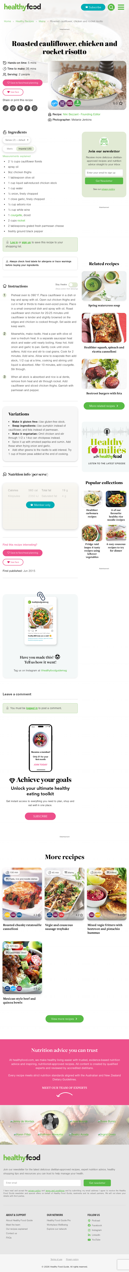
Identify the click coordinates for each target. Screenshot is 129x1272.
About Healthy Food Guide (19, 1220)
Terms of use (56, 1259)
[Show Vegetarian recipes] (97, 915)
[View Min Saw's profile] (50, 1121)
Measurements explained (17, 156)
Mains (42, 21)
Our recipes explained (17, 1229)
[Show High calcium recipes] (7, 915)
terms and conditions (55, 1190)
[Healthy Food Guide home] (21, 1158)
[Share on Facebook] (27, 108)
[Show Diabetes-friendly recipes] (13, 988)
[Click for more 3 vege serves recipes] (77, 103)
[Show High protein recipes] (19, 915)
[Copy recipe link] (6, 108)
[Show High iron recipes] (61, 915)
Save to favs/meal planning (24, 82)
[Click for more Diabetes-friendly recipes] (54, 103)
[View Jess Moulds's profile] (79, 1121)
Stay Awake (61, 284)
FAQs (9, 1237)
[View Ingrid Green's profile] (107, 1135)
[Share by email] (13, 108)
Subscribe (95, 7)
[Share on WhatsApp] (34, 108)
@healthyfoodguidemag (54, 670)
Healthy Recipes (25, 21)
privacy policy (108, 189)
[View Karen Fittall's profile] (22, 1135)
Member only (42, 505)
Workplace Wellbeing (57, 1225)
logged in (32, 708)
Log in (14, 242)
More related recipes (102, 406)
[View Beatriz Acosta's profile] (79, 1135)
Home (7, 21)
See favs (14, 92)
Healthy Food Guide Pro (59, 1220)
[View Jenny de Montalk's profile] (22, 1121)
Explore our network (57, 1229)
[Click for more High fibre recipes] (70, 103)
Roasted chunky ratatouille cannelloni (22, 927)
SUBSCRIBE (40, 816)
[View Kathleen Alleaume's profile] (50, 1135)
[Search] (111, 7)
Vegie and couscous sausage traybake (59, 927)
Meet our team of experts (64, 1088)
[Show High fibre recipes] (13, 915)
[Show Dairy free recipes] (49, 915)
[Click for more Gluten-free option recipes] (62, 103)
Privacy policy (72, 1259)
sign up (26, 242)
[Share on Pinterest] (20, 108)
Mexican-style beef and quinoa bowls (19, 1000)
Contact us (11, 1233)
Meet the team (13, 1225)
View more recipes (63, 1018)
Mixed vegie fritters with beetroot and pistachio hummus (105, 929)
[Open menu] (121, 7)
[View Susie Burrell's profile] (107, 1121)
